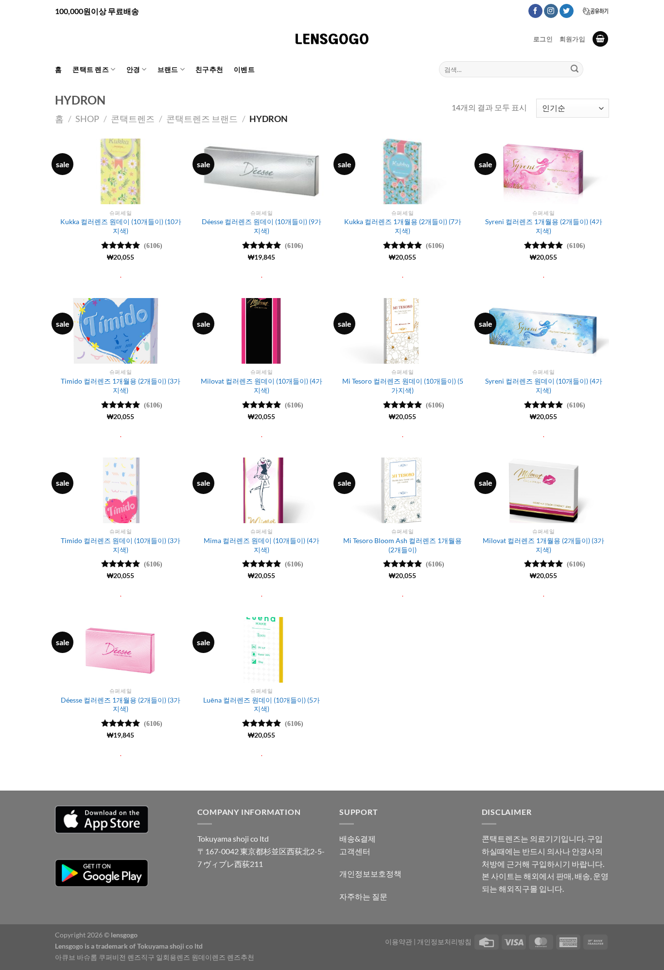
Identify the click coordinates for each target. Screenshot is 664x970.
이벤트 (244, 69)
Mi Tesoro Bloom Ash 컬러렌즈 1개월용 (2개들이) (402, 545)
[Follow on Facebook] (535, 11)
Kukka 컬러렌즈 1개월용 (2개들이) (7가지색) (402, 226)
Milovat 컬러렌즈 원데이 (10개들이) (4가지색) (261, 385)
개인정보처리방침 (444, 941)
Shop (87, 118)
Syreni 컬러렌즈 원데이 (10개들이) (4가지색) (543, 385)
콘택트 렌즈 (90, 69)
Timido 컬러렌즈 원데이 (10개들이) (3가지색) (120, 545)
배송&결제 (357, 838)
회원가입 (572, 39)
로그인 (543, 39)
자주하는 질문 (363, 896)
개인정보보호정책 (370, 873)
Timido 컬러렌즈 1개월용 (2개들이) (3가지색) (120, 385)
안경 (133, 69)
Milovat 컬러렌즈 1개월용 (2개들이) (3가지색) (543, 545)
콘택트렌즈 (133, 118)
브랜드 (167, 69)
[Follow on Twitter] (566, 11)
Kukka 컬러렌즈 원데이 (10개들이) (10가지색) (120, 226)
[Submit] (574, 69)
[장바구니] (600, 39)
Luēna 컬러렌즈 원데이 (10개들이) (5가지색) (261, 704)
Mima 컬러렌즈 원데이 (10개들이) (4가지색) (261, 545)
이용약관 (398, 941)
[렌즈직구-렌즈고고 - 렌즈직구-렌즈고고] (332, 39)
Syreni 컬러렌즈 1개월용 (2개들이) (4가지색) (543, 226)
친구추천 (209, 69)
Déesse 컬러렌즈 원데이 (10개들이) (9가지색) (261, 226)
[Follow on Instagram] (551, 11)
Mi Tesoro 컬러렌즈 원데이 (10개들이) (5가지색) (402, 385)
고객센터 (354, 851)
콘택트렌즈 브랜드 (202, 118)
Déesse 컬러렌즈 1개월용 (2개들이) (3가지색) (120, 704)
